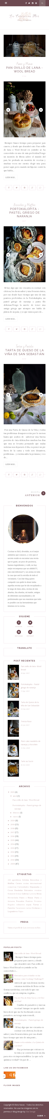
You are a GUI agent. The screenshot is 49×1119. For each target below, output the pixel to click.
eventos (37, 890)
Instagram (19, 636)
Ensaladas (18, 890)
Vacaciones (20, 908)
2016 (13, 836)
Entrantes (28, 890)
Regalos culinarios (16, 904)
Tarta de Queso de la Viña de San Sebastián (30, 704)
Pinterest (30, 636)
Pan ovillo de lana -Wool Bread (31, 668)
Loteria (32, 894)
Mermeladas (13, 897)
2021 (12, 792)
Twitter (30, 626)
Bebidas (25, 880)
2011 (12, 856)
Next (41, 110)
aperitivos (16, 880)
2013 (12, 848)
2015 (13, 840)
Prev (8, 110)
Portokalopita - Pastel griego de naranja (24, 212)
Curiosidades (23, 887)
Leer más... (10, 177)
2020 (13, 820)
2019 (13, 824)
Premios (37, 901)
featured (11, 894)
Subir (40, 1115)
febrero (16, 813)
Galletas (25, 894)
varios (28, 908)
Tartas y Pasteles (24, 346)
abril (15, 796)
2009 (13, 864)
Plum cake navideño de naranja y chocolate (30, 743)
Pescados (20, 901)
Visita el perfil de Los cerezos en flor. (24, 928)
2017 (12, 832)
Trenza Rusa (26, 721)
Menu (39, 894)
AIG (9, 880)
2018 (13, 828)
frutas (18, 894)
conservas (12, 887)
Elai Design (30, 1111)
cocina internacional (32, 883)
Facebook (18, 626)
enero (15, 816)
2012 (12, 852)
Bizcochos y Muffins (24, 205)
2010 (13, 860)
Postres (29, 901)
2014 (13, 844)
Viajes (20, 911)
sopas (28, 904)
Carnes (19, 883)
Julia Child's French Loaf (24, 46)
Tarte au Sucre (27, 761)
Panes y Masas (24, 64)
